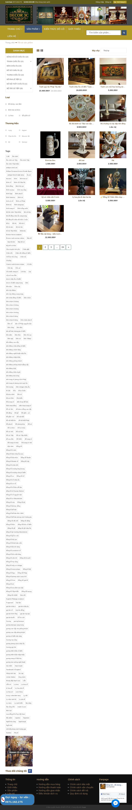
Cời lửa (23, 271)
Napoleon (26, 718)
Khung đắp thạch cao (13, 680)
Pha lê (16, 733)
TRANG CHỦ (14, 29)
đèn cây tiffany (11, 290)
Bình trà (8, 204)
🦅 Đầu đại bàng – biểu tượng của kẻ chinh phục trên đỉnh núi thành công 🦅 (50, 234)
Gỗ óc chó (21, 617)
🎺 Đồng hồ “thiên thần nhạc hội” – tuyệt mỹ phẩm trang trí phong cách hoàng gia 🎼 (113, 197)
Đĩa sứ (19, 394)
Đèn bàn (9, 286)
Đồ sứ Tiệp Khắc (21, 435)
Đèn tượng (9, 387)
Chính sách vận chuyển (81, 787)
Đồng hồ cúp (10, 502)
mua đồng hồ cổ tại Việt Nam (15, 714)
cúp (30, 271)
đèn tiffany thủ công (12, 375)
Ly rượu (8, 703)
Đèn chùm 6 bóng (12, 316)
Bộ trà (14, 223)
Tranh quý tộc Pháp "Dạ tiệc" (50, 87)
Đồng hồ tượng (26, 591)
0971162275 (17, 2)
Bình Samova (10, 197)
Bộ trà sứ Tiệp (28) (15, 88)
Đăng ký (108, 2)
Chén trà (23, 257)
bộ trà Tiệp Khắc (11, 231)
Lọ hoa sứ (9, 692)
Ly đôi (25, 695)
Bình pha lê (19, 193)
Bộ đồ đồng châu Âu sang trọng (16, 216)
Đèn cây (17, 286)
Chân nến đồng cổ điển (23, 253)
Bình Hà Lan (20, 186)
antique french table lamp (16, 175)
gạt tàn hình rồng (11, 613)
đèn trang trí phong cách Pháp (16, 379)
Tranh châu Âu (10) (15, 61)
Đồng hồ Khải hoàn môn (14, 543)
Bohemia (23, 231)
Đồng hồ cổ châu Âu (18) (17, 57)
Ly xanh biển (18, 703)
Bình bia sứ (23, 178)
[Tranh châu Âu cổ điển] (81, 71)
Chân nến (9, 253)
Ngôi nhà (9, 725)
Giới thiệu (12, 787)
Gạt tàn (18, 602)
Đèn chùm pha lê (26, 320)
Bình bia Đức (50, 160)
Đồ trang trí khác (13, 442)
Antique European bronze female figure (19, 171)
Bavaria (8, 178)
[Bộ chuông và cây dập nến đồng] (113, 108)
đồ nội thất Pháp (24, 420)
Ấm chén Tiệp (24, 160)
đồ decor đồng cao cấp (23, 409)
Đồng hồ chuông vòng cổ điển (16, 472)
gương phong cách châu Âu (15, 643)
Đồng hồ (19, 446)
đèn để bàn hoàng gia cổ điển (15, 331)
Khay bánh (21, 677)
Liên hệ (11, 793)
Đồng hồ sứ (10, 584)
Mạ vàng (28, 703)
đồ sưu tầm (10, 439)
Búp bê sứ (21, 242)
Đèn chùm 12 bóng (12, 305)
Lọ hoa (10, 115)
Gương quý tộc (11, 647)
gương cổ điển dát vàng (14, 636)
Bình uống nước (23, 208)
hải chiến (9, 666)
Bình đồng (9, 186)
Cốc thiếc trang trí (12, 271)
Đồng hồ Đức (10, 524)
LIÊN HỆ (11, 36)
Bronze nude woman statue (15, 238)
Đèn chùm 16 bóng (12, 309)
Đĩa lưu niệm (10, 394)
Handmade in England (13, 669)
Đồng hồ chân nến (12, 465)
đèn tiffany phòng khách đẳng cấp (17, 364)
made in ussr (22, 707)
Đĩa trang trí (10, 402)
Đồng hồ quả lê (23, 580)
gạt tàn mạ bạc (25, 613)
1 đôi (7, 156)
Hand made (18, 666)
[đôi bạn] (81, 144)
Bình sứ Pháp (20, 201)
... (57, 247)
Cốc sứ (17, 268)
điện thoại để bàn (22, 402)
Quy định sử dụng (79, 793)
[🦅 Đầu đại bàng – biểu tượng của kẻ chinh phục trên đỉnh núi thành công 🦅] (50, 218)
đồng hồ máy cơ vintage (14, 565)
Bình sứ (20, 197)
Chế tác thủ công (11, 257)
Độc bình (11, 446)
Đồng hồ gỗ (11, 528)
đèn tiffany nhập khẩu (13, 357)
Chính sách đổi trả (79, 790)
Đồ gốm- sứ (10, 416)
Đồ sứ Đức (11, 428)
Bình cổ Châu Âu (19, 182)
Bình (15, 178)
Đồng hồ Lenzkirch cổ (13, 550)
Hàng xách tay (11, 673)
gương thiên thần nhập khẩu (15, 654)
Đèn (27, 283)
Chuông (8, 260)
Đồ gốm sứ (26, 115)
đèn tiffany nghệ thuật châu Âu (16, 353)
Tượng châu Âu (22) (15, 75)
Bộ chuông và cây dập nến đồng (113, 124)
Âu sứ (29, 175)
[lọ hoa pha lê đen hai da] (81, 181)
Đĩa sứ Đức (10, 398)
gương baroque (19, 621)
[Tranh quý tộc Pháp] (50, 71)
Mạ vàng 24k (10, 707)
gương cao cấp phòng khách (15, 632)
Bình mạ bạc (10, 190)
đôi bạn (81, 160)
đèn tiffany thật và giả (13, 372)
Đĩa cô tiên (22, 390)
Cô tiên (29, 264)
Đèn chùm (27, 297)
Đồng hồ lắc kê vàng (13, 547)
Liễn (24, 680)
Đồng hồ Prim (10, 580)
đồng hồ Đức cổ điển (24, 524)
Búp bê (29, 238)
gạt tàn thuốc (10, 617)
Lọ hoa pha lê (19, 688)
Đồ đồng (9, 413)
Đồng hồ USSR (13, 595)
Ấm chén (15, 156)
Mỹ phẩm (9, 718)
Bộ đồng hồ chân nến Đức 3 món (17, 219)
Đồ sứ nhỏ (9, 431)
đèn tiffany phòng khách (14, 361)
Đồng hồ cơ (10, 476)
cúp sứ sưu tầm (11, 275)
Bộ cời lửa (27, 212)
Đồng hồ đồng (25, 521)
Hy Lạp (21, 673)
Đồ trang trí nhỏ (27, 442)
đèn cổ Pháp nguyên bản (23, 323)
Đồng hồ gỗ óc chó (12, 535)
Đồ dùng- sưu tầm (14, 104)
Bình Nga (9, 193)
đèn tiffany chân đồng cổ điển (15, 346)
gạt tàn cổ (9, 610)
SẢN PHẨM (33, 29)
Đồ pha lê (9, 424)
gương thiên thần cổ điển (14, 651)
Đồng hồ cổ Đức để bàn (14, 487)
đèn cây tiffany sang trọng (14, 294)
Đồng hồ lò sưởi (25, 558)
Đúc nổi (22, 595)
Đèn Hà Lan (28, 335)
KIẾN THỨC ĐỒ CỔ (54, 29)
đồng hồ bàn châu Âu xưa (14, 454)
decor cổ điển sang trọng (14, 283)
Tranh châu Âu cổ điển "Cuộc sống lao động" (81, 87)
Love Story (19, 692)
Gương (8, 621)
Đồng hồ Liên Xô (11, 558)
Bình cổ (8, 182)
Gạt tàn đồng (20, 610)
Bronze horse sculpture (14, 234)
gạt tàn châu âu (23, 606)
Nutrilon (8, 733)
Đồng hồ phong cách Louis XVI (16, 576)
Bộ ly (7, 223)
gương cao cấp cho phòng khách (17, 628)
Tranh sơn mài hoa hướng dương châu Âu (113, 87)
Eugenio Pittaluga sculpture (15, 599)
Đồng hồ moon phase (13, 569)
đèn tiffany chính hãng (13, 349)
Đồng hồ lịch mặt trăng (13, 554)
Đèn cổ (10, 323)
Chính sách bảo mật (80, 784)
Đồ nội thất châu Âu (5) (17, 84)
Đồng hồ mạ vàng (12, 561)
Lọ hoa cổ (24, 684)
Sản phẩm (12, 790)
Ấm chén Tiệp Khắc (12, 164)
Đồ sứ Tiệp (10, 435)
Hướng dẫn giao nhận (49, 790)
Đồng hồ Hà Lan (11, 539)
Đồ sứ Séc (9, 409)
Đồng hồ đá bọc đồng (13, 506)
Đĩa (14, 390)
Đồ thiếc (19, 439)
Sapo (84, 807)
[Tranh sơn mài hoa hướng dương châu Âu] (113, 71)
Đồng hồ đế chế (13, 521)
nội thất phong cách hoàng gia (16, 729)
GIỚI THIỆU (74, 29)
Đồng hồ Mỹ (27, 569)
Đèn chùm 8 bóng (12, 320)
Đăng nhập (100, 2)
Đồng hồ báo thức (12, 457)
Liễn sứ (8, 684)
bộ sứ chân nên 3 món (50, 197)
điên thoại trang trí (25, 405)
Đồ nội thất (20, 416)
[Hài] (113, 144)
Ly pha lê (22, 699)
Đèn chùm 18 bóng (12, 312)
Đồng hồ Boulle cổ (12, 461)
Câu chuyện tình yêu (13, 249)
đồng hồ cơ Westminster (14, 498)
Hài (113, 160)
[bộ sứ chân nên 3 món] (50, 181)
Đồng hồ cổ (20, 476)
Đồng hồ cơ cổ (11, 483)
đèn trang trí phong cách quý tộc (17, 383)
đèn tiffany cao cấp (12, 342)
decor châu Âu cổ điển (13, 279)
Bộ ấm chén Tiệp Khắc (13, 212)
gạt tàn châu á (11, 606)
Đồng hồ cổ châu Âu (13, 480)
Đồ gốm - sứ (25, 413)
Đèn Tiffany (27, 338)
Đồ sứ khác (21, 428)
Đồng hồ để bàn (11, 509)
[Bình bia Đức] (50, 144)
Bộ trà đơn (9, 227)
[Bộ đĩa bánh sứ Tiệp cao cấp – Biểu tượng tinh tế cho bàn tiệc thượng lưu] (81, 108)
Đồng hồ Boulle (26, 457)
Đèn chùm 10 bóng (12, 301)
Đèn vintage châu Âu (23, 387)
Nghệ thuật (22, 721)
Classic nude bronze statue (15, 264)
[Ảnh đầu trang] (82, 15)
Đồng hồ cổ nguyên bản (14, 495)
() (121, 2)
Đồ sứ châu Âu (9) (14, 70)
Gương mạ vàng (11, 640)
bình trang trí (10, 208)
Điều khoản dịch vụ (48, 793)
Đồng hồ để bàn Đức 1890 (14, 513)
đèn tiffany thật (11, 368)
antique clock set (11, 167)
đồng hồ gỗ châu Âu (24, 528)
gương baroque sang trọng (15, 625)
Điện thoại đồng (11, 405)
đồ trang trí (28, 439)
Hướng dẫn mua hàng (49, 784)
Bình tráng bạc (19, 204)
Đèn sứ (18, 338)
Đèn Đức (18, 335)
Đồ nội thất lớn (11, 420)
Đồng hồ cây (25, 461)
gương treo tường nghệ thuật (15, 662)
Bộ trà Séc (19, 227)
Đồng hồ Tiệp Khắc (12, 591)
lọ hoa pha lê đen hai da (81, 197)
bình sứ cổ (9, 201)
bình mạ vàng (21, 190)
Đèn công (11, 327)
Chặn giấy (26, 249)
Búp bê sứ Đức (11, 245)
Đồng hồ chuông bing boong (15, 469)
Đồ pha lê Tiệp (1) (14, 79)
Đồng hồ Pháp (22, 573)
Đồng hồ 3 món (11, 450)
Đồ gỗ (16, 413)
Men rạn (9, 710)
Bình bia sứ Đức (14, 110)
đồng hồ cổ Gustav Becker (15, 491)
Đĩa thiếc (20, 398)
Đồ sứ (30, 424)
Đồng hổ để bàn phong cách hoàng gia (18, 517)
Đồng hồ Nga (10, 573)
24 (63, 247)
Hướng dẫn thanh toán (50, 787)
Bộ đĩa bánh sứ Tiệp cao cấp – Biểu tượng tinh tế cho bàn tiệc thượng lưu (81, 124)
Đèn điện (9, 335)
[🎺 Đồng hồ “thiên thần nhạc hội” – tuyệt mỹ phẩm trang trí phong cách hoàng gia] (113, 181)
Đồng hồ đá (21, 502)
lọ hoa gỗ (9, 688)
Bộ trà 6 (21, 223)
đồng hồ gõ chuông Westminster (16, 532)
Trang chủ (12, 784)
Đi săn (8, 390)
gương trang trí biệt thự (13, 658)
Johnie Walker (10, 677)
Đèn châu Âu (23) (14, 66)
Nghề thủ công (11, 721)
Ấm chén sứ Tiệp (11, 160)
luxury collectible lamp (13, 695)
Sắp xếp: (96, 51)
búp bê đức (11, 242)
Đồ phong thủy (20, 424)
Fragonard (9, 602)
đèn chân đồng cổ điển (13, 297)
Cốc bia (10, 268)
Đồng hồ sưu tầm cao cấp (14, 587)
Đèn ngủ (10, 338)
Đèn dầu (19, 327)
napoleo (17, 718)
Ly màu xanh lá (11, 699)
